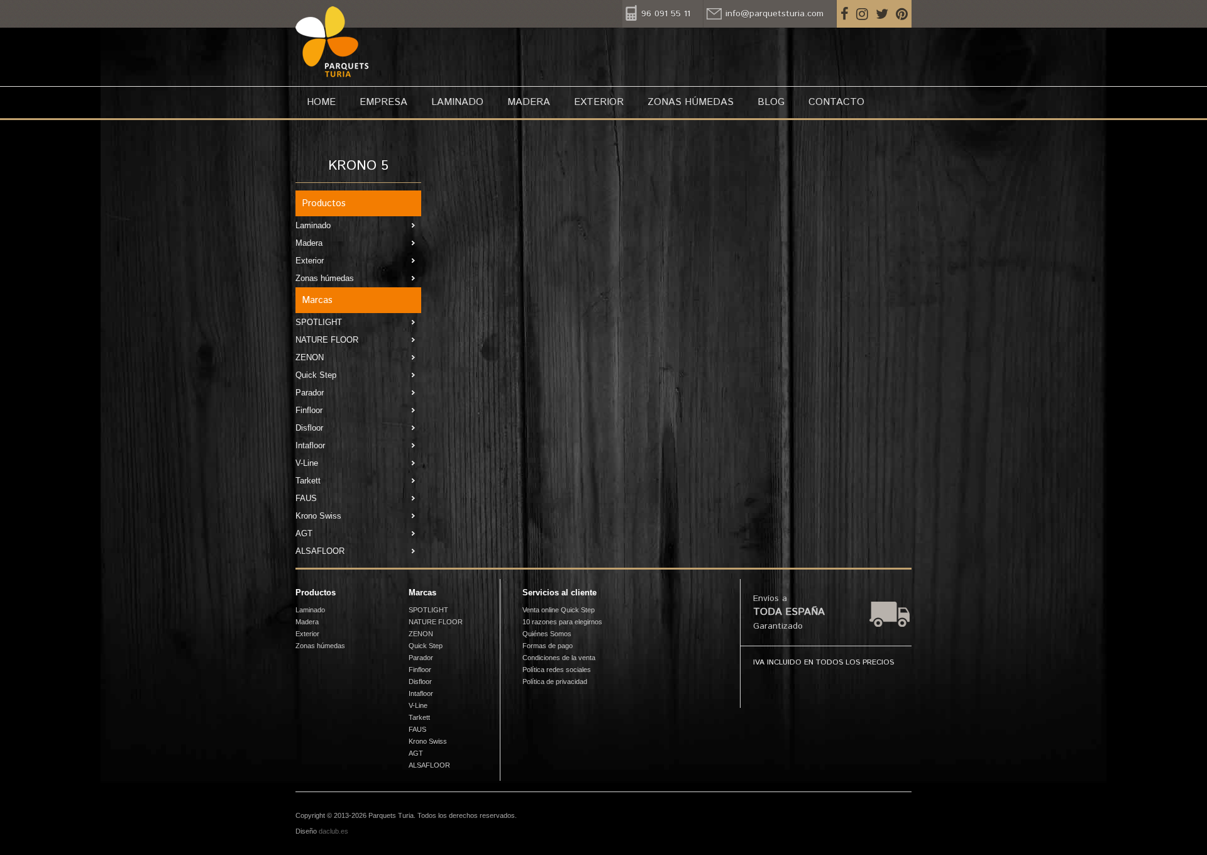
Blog (771, 102)
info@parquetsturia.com (774, 14)
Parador (309, 392)
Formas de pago (547, 645)
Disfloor (309, 428)
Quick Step (315, 375)
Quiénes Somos (546, 633)
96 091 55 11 (665, 14)
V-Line (306, 463)
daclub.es (333, 831)
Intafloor (310, 445)
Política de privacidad (554, 681)
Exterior (599, 102)
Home (321, 102)
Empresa (383, 102)
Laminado (457, 102)
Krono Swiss (318, 516)
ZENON (309, 357)
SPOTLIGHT (318, 322)
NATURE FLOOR (326, 340)
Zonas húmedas (691, 102)
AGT (303, 533)
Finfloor (308, 410)
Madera (528, 102)
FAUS (306, 498)
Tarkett (308, 480)
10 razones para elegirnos (562, 622)
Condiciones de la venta (558, 657)
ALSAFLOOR (319, 551)
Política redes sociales (556, 669)
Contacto (836, 102)
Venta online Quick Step (558, 610)
